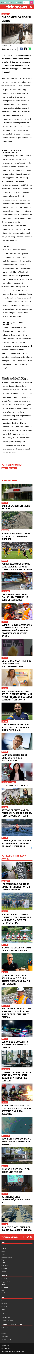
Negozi (4, 468)
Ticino (3, 1246)
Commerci (12, 468)
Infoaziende (5, 1265)
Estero (3, 1251)
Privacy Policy (6, 1345)
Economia (4, 1268)
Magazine (4, 1260)
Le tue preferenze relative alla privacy (13, 1351)
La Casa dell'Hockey (7, 1257)
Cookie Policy (6, 1348)
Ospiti (3, 1263)
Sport (3, 1254)
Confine (4, 1271)
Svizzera (4, 1249)
